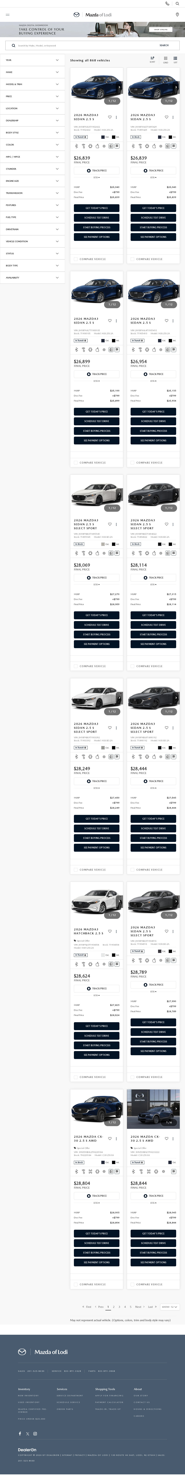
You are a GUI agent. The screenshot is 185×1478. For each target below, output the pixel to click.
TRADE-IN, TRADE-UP (108, 1409)
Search (164, 45)
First (87, 1307)
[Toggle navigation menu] (5, 15)
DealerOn (53, 1455)
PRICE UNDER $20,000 (31, 1419)
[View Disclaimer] (104, 146)
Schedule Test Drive (96, 217)
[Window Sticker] (117, 146)
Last (151, 1307)
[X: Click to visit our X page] (28, 1434)
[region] (96, 191)
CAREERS (139, 1416)
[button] (119, 87)
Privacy (80, 1455)
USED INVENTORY (29, 1402)
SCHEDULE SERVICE (68, 1402)
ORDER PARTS (65, 1409)
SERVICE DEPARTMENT (70, 1395)
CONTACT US (142, 1402)
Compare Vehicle (93, 259)
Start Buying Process (96, 227)
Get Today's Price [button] (97, 208)
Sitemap (67, 1455)
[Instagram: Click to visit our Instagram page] (35, 1434)
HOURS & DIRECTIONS (148, 1409)
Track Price (99, 170)
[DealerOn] (27, 1450)
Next (139, 1307)
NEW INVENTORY (28, 1395)
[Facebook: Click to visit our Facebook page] (20, 1434)
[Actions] (116, 117)
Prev (100, 1307)
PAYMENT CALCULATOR (109, 1402)
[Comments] (111, 146)
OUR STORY (141, 1395)
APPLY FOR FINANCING (109, 1395)
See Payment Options (97, 237)
